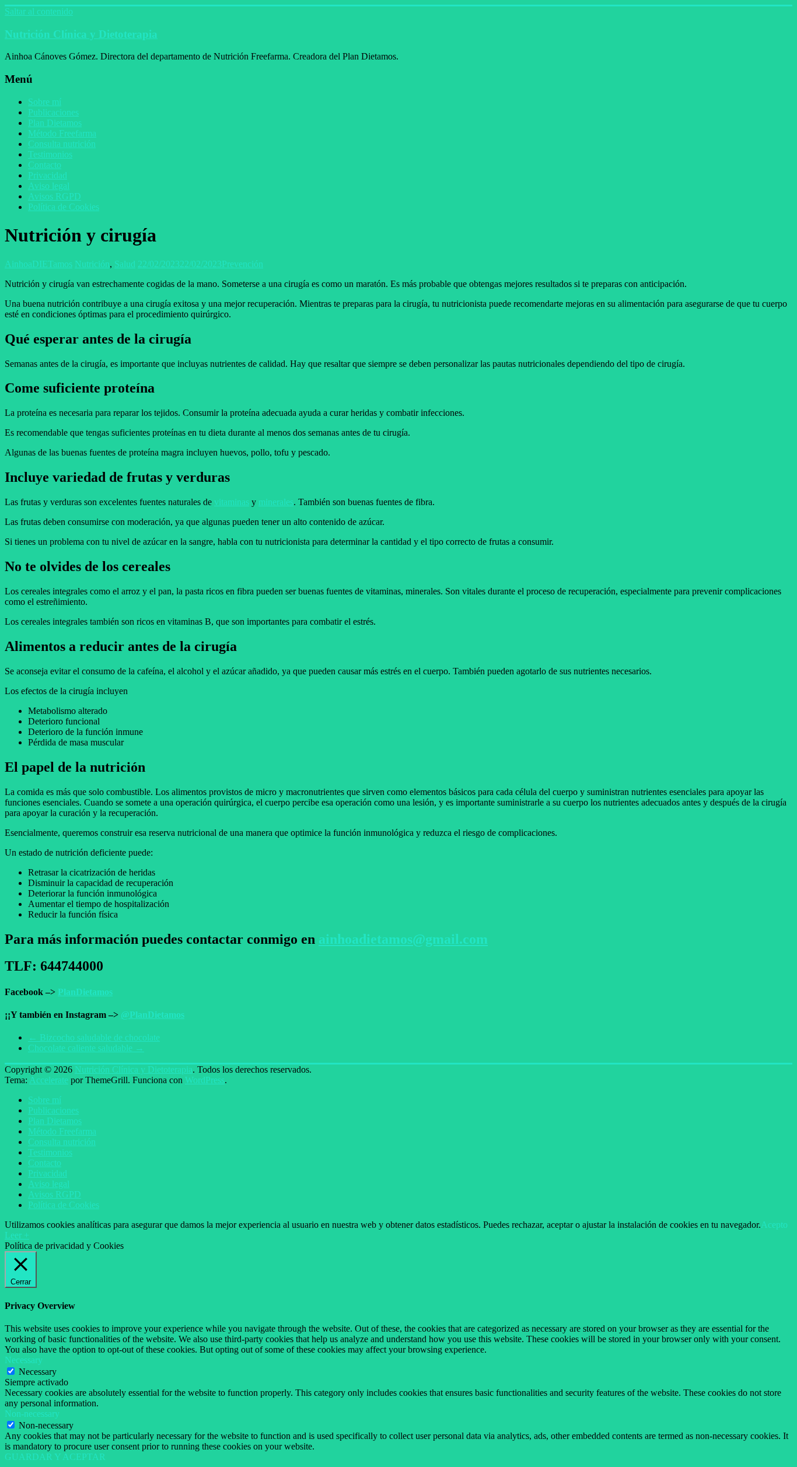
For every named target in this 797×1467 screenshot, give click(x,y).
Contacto (44, 165)
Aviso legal (48, 186)
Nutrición (92, 264)
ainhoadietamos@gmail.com (403, 939)
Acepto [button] (774, 1225)
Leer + (17, 1235)
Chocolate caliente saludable (86, 1048)
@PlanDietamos (152, 1015)
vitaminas (231, 502)
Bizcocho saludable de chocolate (94, 1037)
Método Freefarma (62, 133)
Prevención (242, 264)
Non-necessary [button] (32, 1414)
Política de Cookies (63, 207)
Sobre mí (44, 102)
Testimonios (50, 154)
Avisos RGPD (54, 196)
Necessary (38, 1372)
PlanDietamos (85, 992)
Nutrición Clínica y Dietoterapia (81, 34)
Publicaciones (53, 112)
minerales (275, 502)
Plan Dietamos (55, 123)
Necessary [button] (24, 1360)
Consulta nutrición (62, 144)
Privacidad (47, 175)
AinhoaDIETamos (38, 264)
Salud (124, 264)
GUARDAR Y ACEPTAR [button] (55, 1457)
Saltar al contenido (39, 11)
